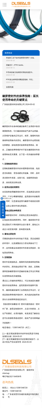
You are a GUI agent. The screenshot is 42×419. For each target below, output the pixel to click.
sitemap (5, 373)
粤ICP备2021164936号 (11, 376)
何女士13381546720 (18, 387)
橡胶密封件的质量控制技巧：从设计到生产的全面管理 (20, 340)
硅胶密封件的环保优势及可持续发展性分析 (20, 335)
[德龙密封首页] (21, 4)
